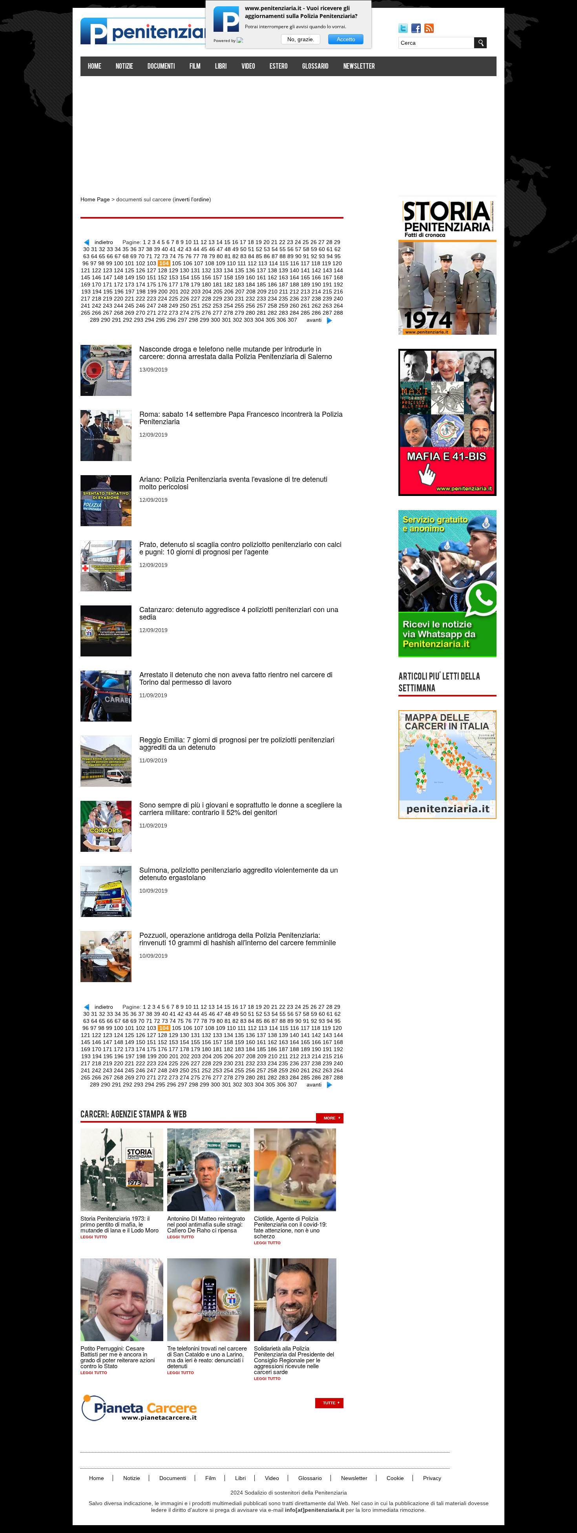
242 (96, 306)
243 (107, 306)
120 (337, 263)
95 (337, 256)
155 (195, 277)
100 (118, 263)
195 (108, 291)
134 (228, 270)
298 (193, 320)
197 (130, 291)
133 (217, 270)
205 (218, 291)
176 (162, 284)
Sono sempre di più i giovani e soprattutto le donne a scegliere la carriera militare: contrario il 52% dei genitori (240, 808)
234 (272, 298)
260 (294, 306)
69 (133, 256)
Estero (279, 67)
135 (239, 270)
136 (250, 270)
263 (327, 306)
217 (85, 298)
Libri (220, 67)
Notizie (124, 67)
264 (338, 306)
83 (243, 256)
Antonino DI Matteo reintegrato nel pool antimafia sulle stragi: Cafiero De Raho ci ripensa (206, 1224)
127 (151, 270)
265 (85, 313)
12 (204, 242)
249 (173, 306)
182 (228, 284)
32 (102, 249)
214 (316, 291)
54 (275, 249)
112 (252, 263)
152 (162, 277)
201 (174, 291)
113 (262, 263)
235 (283, 298)
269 (129, 313)
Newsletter (359, 67)
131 (195, 270)
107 (198, 263)
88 (282, 256)
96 (85, 263)
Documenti (161, 67)
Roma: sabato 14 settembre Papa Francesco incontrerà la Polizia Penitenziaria (241, 417)
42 (180, 249)
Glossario (315, 67)
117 (305, 263)
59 (314, 249)
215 (327, 291)
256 (250, 306)
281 (261, 313)
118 (315, 263)
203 (196, 291)
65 (102, 256)
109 (220, 263)
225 (173, 298)
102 (140, 263)
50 (243, 249)
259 (283, 306)
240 (338, 298)
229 (217, 298)
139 (283, 270)
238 (316, 298)
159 (239, 277)
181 (217, 284)
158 (228, 277)
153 (173, 277)
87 (275, 256)
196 (119, 291)
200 (163, 291)
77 (196, 256)
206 (229, 291)
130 (184, 270)
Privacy (432, 1478)
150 (140, 277)
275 (195, 313)
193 (86, 291)
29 (337, 242)
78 (204, 256)
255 (239, 306)
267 (107, 313)
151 (151, 277)
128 (162, 270)
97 (93, 263)
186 (272, 284)
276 (206, 313)
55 (282, 249)
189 (305, 284)
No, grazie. (300, 39)
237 (305, 298)
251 (195, 306)
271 (151, 313)
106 (187, 263)
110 (231, 263)
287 (327, 313)
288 (338, 313)
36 (133, 249)
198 (141, 291)
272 (162, 313)
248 (162, 306)
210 (273, 291)
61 (330, 249)
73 (165, 256)
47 (220, 249)
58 (306, 249)
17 (243, 242)
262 (316, 306)
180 (206, 284)
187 (283, 284)
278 (228, 313)
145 (85, 277)
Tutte (329, 1403)
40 (165, 249)
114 (273, 263)
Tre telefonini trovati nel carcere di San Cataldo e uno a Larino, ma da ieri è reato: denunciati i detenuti (207, 1357)
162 (272, 277)
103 (151, 263)
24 (298, 242)
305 (270, 320)
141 (305, 270)
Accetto (346, 39)
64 (94, 256)
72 (157, 256)
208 (251, 291)
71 (149, 256)
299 (204, 320)
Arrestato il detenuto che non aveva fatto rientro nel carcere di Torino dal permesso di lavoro (235, 678)
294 (149, 320)
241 (85, 306)
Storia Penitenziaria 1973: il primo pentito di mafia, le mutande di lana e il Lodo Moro (119, 1224)
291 (116, 320)
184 (250, 284)
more (330, 1118)
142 (316, 270)
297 (182, 320)
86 (267, 256)
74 (173, 256)
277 (217, 313)
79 (212, 256)
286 (316, 313)
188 (294, 284)
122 (96, 270)
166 (316, 277)
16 (235, 242)
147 (107, 277)
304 (259, 320)
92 (314, 256)
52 (259, 249)
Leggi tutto (93, 1237)
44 (196, 249)
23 (290, 242)
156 (206, 277)
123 (107, 270)
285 (305, 313)
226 (184, 298)
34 (118, 249)
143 (327, 270)
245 (129, 306)
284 (294, 313)
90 (298, 256)
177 (173, 284)
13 (211, 242)
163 (283, 277)
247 (151, 306)
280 (250, 313)
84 (251, 256)
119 (326, 263)
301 (226, 320)
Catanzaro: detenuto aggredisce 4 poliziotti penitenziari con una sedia (238, 613)
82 (235, 256)
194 (97, 291)
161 (261, 277)
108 (209, 263)
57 (298, 249)
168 (338, 277)
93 (322, 256)
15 (227, 242)
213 (305, 291)
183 (239, 284)
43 (188, 249)
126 (140, 270)
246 (140, 306)
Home (94, 67)
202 (185, 291)
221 (129, 298)
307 (292, 320)
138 (272, 270)
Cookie (395, 1478)
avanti (314, 320)
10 (188, 242)
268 (118, 313)
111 (241, 263)
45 (204, 249)
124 (118, 270)
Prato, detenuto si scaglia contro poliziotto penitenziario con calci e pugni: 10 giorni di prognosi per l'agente (240, 548)
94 (330, 256)
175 (151, 284)
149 (129, 277)
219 (107, 298)
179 (195, 284)
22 (282, 242)
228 (206, 298)
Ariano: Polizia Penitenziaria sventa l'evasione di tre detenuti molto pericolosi (233, 483)
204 (207, 291)
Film (195, 67)
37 (141, 249)
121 (85, 270)
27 (321, 242)
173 (129, 284)
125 (129, 270)
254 (228, 306)
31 (94, 249)
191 (327, 284)
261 (305, 306)
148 (118, 277)
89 (290, 256)
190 (316, 284)
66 (110, 256)
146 (96, 277)
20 (266, 242)
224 (162, 298)
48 (228, 249)
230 (228, 298)
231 (239, 298)
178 (184, 284)
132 (206, 270)
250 (184, 306)
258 (272, 306)
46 (212, 249)
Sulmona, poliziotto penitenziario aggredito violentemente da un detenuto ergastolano (238, 873)
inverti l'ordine (192, 199)
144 (338, 270)
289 (94, 320)
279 (239, 313)
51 (251, 249)
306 (281, 320)
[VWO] (244, 40)
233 (261, 298)
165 (305, 277)
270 (140, 313)
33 (110, 249)
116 (294, 263)
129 (173, 270)
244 (118, 306)
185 (261, 284)
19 (259, 242)
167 (327, 277)
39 (157, 249)
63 (86, 256)
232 (250, 298)
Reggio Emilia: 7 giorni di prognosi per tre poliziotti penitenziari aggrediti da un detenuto (236, 743)
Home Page (95, 199)
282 (272, 313)
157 (217, 277)
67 (118, 256)
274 (184, 313)
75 (180, 256)
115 (283, 263)
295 (160, 320)
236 (294, 298)
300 (215, 320)
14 (219, 242)
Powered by (225, 40)
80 (220, 256)
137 (261, 270)
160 (250, 277)
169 (85, 284)
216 (338, 291)
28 (329, 242)
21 (274, 242)
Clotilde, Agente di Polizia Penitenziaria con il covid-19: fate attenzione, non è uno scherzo (290, 1227)
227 (195, 298)
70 (141, 256)
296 (171, 320)
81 (228, 256)
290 (105, 320)
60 (322, 249)
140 (294, 270)
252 (206, 306)
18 (251, 242)
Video (248, 67)
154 (184, 277)
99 (109, 263)
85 (259, 256)
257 (261, 306)
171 (107, 284)
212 (294, 291)
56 (290, 249)
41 (173, 249)
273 (173, 313)
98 (101, 263)
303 (248, 320)
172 (118, 284)
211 (283, 291)
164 (294, 277)
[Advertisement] (288, 133)
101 (129, 263)
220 (118, 298)
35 (125, 249)
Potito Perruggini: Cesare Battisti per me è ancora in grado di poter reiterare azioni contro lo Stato (117, 1357)
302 (237, 320)
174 (140, 284)
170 (96, 284)
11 (196, 242)
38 (149, 249)
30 (86, 249)
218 (96, 298)
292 (127, 320)
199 (152, 291)
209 (262, 291)
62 (337, 249)
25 (306, 242)
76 (188, 256)
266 (96, 313)
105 (176, 263)
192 (338, 284)
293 (138, 320)
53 (267, 249)
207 (240, 291)
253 (217, 306)
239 (327, 298)
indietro (104, 242)
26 (313, 242)
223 (151, 298)
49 (235, 249)
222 (140, 298)
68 (125, 256)
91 (306, 256)
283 (283, 313)
